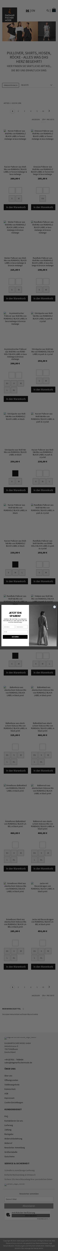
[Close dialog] (54, 607)
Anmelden (15, 637)
